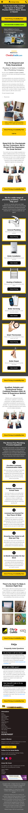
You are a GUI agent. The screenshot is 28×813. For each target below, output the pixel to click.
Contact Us (3, 722)
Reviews (3, 720)
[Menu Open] (2, 2)
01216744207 (7, 734)
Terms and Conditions (6, 728)
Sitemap (3, 724)
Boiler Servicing (4, 719)
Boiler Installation (5, 716)
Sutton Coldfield (4, 769)
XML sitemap (4, 729)
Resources (3, 725)
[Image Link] (14, 2)
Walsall (2, 770)
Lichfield (3, 773)
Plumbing (3, 715)
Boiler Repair (4, 717)
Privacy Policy (4, 727)
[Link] (26, 2)
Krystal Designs (20, 809)
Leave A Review (4, 721)
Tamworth (3, 772)
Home (2, 713)
